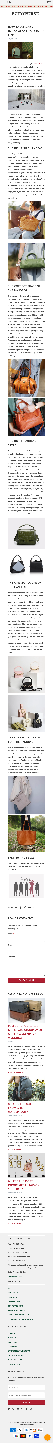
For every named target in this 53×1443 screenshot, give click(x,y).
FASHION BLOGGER (16, 1355)
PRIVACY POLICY (15, 1364)
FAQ (9, 1288)
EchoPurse (17, 1422)
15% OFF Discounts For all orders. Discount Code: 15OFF (26, 6)
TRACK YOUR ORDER (16, 1310)
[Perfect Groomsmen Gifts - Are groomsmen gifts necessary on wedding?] (26, 1010)
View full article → (15, 1072)
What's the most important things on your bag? (23, 1185)
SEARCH (11, 1333)
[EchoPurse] (26, 14)
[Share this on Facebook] (20, 907)
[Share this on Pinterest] (25, 907)
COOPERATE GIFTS (15, 1306)
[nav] (6, 2)
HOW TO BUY (13, 1297)
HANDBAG (38, 64)
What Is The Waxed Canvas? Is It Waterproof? (21, 1107)
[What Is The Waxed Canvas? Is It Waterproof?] (26, 1088)
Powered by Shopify (27, 1425)
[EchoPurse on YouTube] (18, 1409)
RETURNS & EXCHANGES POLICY (21, 1319)
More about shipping (16, 1276)
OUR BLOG (12, 1342)
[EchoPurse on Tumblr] (27, 1409)
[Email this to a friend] (33, 907)
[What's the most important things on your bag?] (26, 1165)
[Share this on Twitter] (16, 907)
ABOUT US (12, 1338)
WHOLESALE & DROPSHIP (18, 1315)
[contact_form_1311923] (47, 1437)
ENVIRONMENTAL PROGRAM (19, 1351)
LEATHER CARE (14, 1302)
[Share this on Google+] (29, 907)
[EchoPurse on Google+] (13, 1409)
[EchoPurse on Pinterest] (22, 1409)
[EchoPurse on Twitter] (9, 1409)
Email (11, 945)
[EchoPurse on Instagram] (31, 1409)
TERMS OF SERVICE (16, 1360)
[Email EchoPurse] (36, 1409)
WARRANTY (12, 1347)
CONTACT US (13, 1293)
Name (11, 934)
